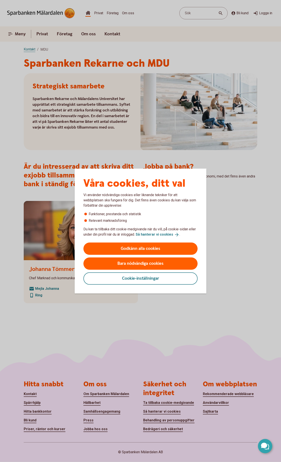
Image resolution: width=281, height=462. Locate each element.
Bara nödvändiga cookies (140, 263)
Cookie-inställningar (140, 278)
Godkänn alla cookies (140, 248)
